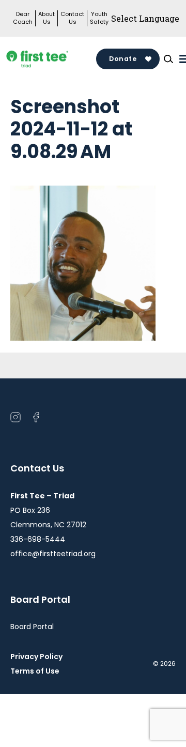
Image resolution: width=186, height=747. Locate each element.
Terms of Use (38, 671)
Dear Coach (23, 18)
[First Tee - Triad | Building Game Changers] (53, 59)
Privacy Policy (36, 656)
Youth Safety (99, 18)
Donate (122, 58)
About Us (46, 18)
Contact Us (72, 18)
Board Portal (32, 626)
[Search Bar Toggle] (168, 59)
